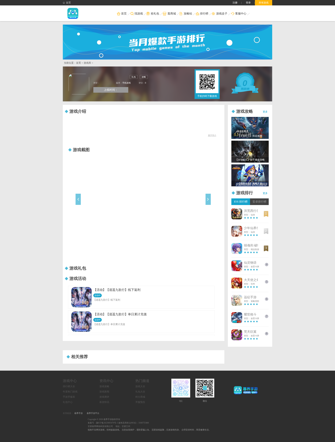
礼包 (134, 77)
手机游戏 (126, 83)
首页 (68, 2)
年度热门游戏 (70, 391)
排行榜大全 (69, 386)
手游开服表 (69, 397)
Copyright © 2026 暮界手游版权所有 (104, 419)
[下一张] (192, 203)
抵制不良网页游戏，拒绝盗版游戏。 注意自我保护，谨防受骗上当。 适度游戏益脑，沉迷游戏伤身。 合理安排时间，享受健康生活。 (149, 430)
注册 (235, 2)
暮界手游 (78, 413)
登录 (248, 2)
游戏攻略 (104, 386)
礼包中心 (68, 402)
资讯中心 (106, 381)
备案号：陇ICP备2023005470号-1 (103, 423)
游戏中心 (70, 381)
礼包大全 (140, 391)
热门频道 (142, 381)
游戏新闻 (104, 391)
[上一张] (95, 203)
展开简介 (212, 135)
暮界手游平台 (93, 413)
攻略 (144, 77)
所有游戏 (264, 2)
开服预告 (140, 402)
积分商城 (140, 397)
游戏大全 (140, 386)
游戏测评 (104, 397)
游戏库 (87, 63)
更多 (265, 111)
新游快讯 (104, 402)
